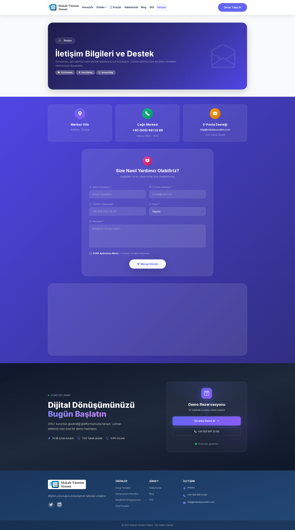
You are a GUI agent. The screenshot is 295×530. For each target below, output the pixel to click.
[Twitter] (51, 505)
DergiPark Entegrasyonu (128, 499)
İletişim (161, 7)
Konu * (156, 204)
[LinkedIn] (59, 505)
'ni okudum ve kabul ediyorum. (121, 253)
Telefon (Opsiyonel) (103, 204)
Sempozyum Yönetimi (127, 493)
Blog (143, 7)
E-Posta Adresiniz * (162, 187)
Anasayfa (87, 7)
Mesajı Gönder (149, 264)
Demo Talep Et (232, 7)
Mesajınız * (98, 221)
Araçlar (117, 7)
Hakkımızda (131, 7)
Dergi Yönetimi (123, 487)
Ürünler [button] (100, 7)
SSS (151, 7)
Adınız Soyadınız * (102, 187)
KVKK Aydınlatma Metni (105, 253)
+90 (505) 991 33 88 (147, 130)
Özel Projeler (122, 506)
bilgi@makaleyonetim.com (215, 129)
